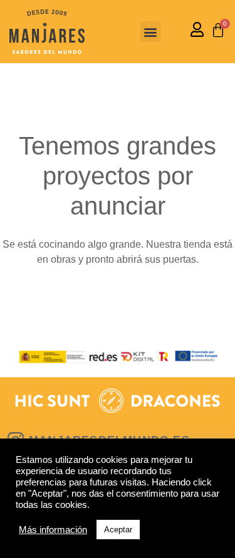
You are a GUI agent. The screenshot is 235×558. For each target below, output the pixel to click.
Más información (53, 530)
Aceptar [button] (118, 529)
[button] (150, 31)
